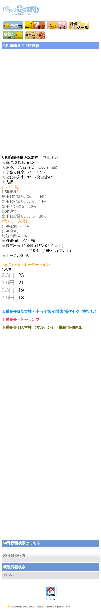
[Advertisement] (50, 101)
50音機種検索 (14, 555)
